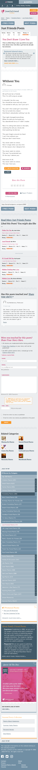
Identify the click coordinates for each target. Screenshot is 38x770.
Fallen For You (7, 230)
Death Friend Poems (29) (10, 507)
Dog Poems (7, 734)
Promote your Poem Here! (11, 618)
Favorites (27, 168)
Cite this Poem (12, 193)
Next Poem (30, 23)
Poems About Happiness (11, 721)
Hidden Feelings (7, 269)
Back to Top (5, 468)
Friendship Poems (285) (9, 494)
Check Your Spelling (8, 346)
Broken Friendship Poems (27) (11, 504)
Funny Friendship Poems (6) (11, 511)
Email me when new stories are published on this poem (19, 418)
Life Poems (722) (7, 563)
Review (34, 13)
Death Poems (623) (8, 483)
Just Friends (6, 241)
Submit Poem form (8, 352)
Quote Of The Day (11, 664)
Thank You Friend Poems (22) (11, 549)
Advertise (24, 767)
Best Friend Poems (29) (9, 497)
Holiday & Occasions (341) (10, 560)
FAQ (19, 763)
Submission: (5, 375)
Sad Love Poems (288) (9, 573)
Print (8, 172)
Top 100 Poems (7, 476)
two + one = (5, 405)
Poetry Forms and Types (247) (11, 594)
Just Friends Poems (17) (10, 525)
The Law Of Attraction (11, 610)
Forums (3, 767)
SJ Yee (17, 269)
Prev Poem (8, 23)
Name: (4, 358)
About (20, 761)
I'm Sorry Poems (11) (9, 518)
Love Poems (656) (8, 566)
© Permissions (10, 196)
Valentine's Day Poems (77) (11, 587)
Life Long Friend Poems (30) (11, 528)
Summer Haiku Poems (10, 725)
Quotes (29, 2)
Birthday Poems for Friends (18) (12, 501)
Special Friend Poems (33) (10, 545)
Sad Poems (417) (7, 577)
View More (5, 709)
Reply (5, 322)
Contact (3, 761)
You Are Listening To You (12, 613)
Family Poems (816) (8, 487)
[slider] (26, 34)
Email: (4, 364)
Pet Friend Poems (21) (9, 535)
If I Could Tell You (8, 258)
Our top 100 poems (10, 653)
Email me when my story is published (13, 414)
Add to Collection (12, 168)
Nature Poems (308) (8, 570)
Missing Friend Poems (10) (10, 532)
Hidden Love (6, 278)
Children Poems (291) (9, 480)
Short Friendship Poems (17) (11, 542)
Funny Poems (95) (8, 556)
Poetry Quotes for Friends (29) (12, 538)
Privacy (3, 763)
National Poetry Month (9, 601)
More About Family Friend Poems (13, 656)
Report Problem (27, 193)
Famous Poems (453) (9, 490)
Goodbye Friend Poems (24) (11, 514)
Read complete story (10, 61)
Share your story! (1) (10, 63)
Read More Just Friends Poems (16, 220)
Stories (23, 765)
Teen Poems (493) (8, 584)
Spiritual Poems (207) (9, 580)
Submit (34, 10)
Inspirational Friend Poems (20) (12, 521)
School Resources (8, 597)
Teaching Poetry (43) (8, 590)
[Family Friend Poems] (10, 12)
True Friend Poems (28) (9, 552)
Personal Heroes (8, 729)
